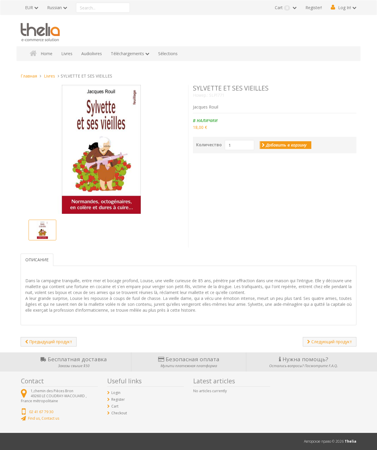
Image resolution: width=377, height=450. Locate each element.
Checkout (119, 412)
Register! (313, 7)
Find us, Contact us (43, 418)
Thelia (350, 441)
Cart (281, 7)
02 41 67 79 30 (41, 411)
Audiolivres (91, 53)
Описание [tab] (37, 259)
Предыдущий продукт (50, 341)
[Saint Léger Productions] (40, 31)
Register (118, 399)
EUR (29, 7)
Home (46, 53)
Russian (54, 7)
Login (115, 392)
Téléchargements (127, 53)
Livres (66, 53)
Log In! (344, 7)
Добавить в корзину (286, 145)
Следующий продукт (331, 341)
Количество (209, 144)
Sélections (168, 53)
